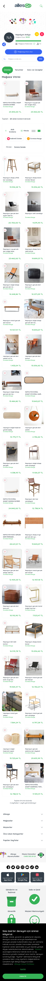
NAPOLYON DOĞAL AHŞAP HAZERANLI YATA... (34, 786)
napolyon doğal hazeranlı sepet (8, 750)
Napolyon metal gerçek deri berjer (33, 571)
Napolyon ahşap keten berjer (33, 643)
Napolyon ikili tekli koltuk (9, 643)
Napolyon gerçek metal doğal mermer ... (33, 607)
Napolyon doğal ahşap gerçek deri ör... (11, 286)
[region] (23, 952)
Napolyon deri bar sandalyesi (31, 500)
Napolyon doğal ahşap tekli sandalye (33, 464)
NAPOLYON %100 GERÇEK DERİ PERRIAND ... (12, 536)
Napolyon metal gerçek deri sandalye (33, 714)
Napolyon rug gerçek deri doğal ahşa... (32, 104)
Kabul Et (23, 976)
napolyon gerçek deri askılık (33, 429)
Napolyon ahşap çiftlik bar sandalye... (11, 179)
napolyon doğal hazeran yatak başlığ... (12, 429)
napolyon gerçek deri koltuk (33, 357)
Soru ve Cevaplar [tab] (35, 70)
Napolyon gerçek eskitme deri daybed (32, 750)
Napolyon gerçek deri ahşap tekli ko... (11, 571)
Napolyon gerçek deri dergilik (11, 464)
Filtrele (26, 131)
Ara (40, 59)
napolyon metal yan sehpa (10, 714)
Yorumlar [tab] (19, 70)
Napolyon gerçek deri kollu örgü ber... (11, 679)
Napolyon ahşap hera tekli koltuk (33, 250)
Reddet (38, 949)
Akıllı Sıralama (12, 131)
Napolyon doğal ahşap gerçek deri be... (33, 322)
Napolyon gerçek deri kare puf (33, 286)
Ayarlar (23, 969)
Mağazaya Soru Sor (25, 52)
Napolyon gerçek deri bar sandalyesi (11, 786)
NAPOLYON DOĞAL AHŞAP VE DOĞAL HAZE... (33, 393)
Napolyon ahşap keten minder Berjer (33, 179)
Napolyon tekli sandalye (34, 213)
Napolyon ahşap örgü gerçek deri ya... (33, 536)
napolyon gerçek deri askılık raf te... (11, 357)
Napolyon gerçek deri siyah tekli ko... (11, 214)
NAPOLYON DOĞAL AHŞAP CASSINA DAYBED (12, 104)
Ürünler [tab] (7, 70)
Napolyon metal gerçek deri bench (11, 322)
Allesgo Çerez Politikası (24, 964)
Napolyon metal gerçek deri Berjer (33, 679)
